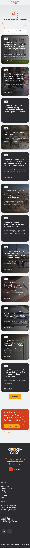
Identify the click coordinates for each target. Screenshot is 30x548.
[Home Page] (15, 2)
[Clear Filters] (19, 31)
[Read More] (15, 49)
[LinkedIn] (9, 531)
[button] (27, 2)
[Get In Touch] (15, 469)
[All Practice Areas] (12, 426)
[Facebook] (3, 531)
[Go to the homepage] (15, 451)
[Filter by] (8, 31)
